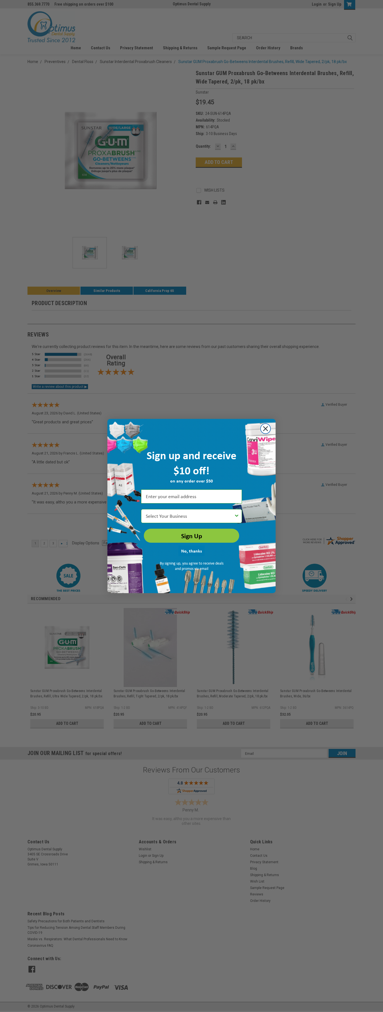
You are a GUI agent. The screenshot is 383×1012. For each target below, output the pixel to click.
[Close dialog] (265, 429)
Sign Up (191, 535)
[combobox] (190, 516)
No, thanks (191, 551)
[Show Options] (236, 516)
